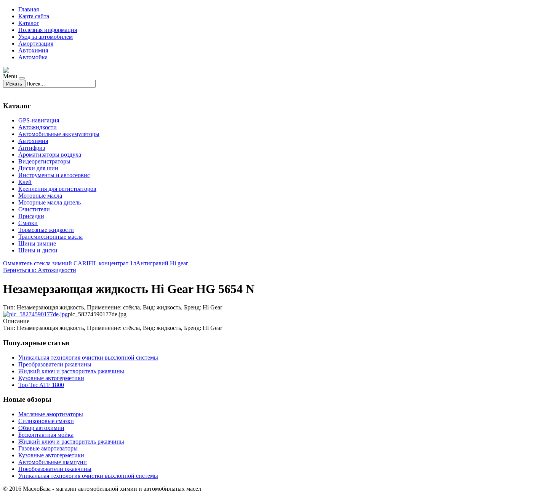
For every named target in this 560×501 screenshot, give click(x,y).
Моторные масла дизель (49, 202)
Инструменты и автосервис (54, 175)
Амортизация (35, 43)
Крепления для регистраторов (57, 188)
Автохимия (33, 50)
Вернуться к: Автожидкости (39, 270)
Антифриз (31, 147)
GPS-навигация (38, 120)
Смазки (28, 223)
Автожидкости (37, 127)
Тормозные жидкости (46, 230)
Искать (14, 84)
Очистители (34, 209)
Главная (28, 9)
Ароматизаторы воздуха (49, 154)
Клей (25, 182)
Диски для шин (38, 168)
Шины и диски (38, 250)
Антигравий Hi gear (162, 263)
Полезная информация (47, 30)
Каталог (28, 23)
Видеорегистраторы (44, 161)
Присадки (31, 216)
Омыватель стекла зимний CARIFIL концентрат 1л (69, 263)
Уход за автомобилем (45, 36)
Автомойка (33, 57)
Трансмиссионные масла (50, 236)
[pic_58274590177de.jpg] (35, 314)
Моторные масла (40, 195)
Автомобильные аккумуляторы (58, 134)
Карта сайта (33, 16)
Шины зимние (37, 243)
